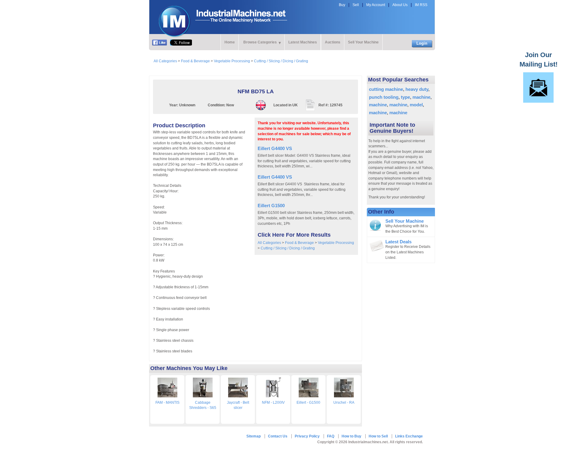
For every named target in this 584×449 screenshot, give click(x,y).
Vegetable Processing (232, 61)
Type (405, 97)
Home (229, 42)
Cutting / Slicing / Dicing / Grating (281, 61)
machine (421, 97)
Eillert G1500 (271, 205)
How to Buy (351, 436)
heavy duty (416, 89)
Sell (356, 5)
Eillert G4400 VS (275, 148)
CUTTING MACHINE (386, 89)
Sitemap (253, 436)
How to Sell (378, 436)
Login (421, 43)
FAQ (330, 436)
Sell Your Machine (363, 42)
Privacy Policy (307, 436)
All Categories (165, 61)
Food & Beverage (195, 61)
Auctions (332, 42)
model (416, 104)
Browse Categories (260, 42)
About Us (400, 5)
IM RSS (421, 5)
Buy (342, 5)
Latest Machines (302, 42)
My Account (375, 5)
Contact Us (277, 436)
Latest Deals (398, 241)
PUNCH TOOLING (383, 97)
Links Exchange (409, 436)
